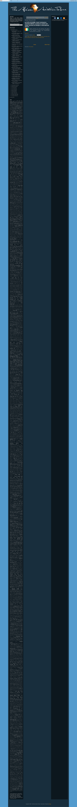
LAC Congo (17, 493)
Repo (13, 636)
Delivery (15, 316)
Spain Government (15, 701)
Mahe (13, 523)
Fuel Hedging (13, 392)
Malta (13, 528)
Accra (21, 119)
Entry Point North (16, 353)
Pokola (20, 618)
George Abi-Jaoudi (12, 403)
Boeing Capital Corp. (19, 239)
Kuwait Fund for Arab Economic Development (17, 491)
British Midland (12, 248)
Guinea (14, 420)
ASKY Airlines (16, 196)
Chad (17, 272)
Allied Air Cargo (12, 176)
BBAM (13, 222)
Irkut (12, 452)
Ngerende (16, 585)
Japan (11, 456)
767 (12, 110)
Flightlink (11, 382)
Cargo (38, 36)
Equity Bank (20, 356)
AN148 (17, 183)
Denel (11, 317)
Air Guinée (21, 155)
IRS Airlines (16, 452)
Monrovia (11, 557)
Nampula (11, 576)
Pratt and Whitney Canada (19, 622)
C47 (22, 256)
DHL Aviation (12, 320)
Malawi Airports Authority (16, 525)
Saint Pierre (17, 656)
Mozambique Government (14, 563)
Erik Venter (12, 357)
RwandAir (19, 649)
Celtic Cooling (11, 269)
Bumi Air (19, 251)
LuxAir (11, 518)
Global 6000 (14, 410)
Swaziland (17, 715)
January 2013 (14, 95)
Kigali (11, 480)
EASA (22, 333)
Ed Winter (15, 338)
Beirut (22, 223)
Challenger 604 (14, 273)
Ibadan (15, 432)
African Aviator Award (13, 138)
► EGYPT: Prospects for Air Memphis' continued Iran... (16, 42)
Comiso (22, 292)
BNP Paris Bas (20, 237)
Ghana (16, 406)
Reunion (15, 637)
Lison (21, 507)
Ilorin (17, 436)
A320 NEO (19, 112)
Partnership (11, 611)
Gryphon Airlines (15, 419)
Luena (21, 515)
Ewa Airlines (13, 369)
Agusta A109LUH (12, 145)
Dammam (17, 311)
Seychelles (19, 667)
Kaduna (21, 468)
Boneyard (12, 242)
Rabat (13, 632)
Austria (11, 204)
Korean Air (11, 485)
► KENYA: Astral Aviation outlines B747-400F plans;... (17, 66)
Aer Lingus (15, 125)
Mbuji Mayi (20, 541)
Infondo (21, 442)
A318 (22, 111)
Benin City (16, 226)
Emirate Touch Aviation (20, 349)
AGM (16, 144)
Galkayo (20, 395)
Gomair (14, 414)
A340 (17, 113)
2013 (12, 28)
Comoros (19, 294)
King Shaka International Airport (14, 482)
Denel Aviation (15, 317)
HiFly (11, 428)
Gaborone (15, 394)
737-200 (17, 105)
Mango (15, 530)
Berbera (13, 227)
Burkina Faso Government (14, 253)
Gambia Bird (16, 396)
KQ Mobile (14, 487)
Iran (11, 451)
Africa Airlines (12, 136)
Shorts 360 (11, 672)
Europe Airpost (13, 367)
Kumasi (20, 488)
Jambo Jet (15, 455)
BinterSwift (19, 231)
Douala (21, 327)
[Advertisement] (37, 41)
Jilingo (15, 461)
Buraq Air (14, 252)
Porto (10, 621)
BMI (16, 237)
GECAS (17, 399)
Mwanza (14, 568)
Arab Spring (15, 192)
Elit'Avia (12, 347)
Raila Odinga (20, 632)
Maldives (14, 526)
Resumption (18, 636)
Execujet (17, 369)
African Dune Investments (13, 140)
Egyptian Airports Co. (19, 344)
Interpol (14, 449)
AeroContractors (18, 128)
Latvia (18, 497)
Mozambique (12, 562)
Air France (15, 153)
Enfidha (11, 352)
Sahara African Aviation (15, 655)
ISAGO (19, 452)
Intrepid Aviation (19, 449)
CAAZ (14, 257)
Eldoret (17, 346)
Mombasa (21, 555)
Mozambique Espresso (20, 562)
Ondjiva (21, 600)
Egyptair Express (18, 343)
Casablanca (19, 266)
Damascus (21, 310)
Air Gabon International (13, 155)
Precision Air (13, 623)
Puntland (18, 627)
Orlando (15, 605)
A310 (19, 111)
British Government (19, 247)
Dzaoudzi (15, 331)
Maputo (11, 532)
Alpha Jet (19, 177)
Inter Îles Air (13, 446)
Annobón (21, 188)
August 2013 (14, 86)
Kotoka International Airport (15, 486)
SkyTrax (21, 683)
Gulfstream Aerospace (13, 422)
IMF (19, 437)
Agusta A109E (20, 144)
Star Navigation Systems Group (18, 705)
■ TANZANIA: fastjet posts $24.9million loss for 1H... (16, 79)
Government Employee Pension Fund (16, 415)
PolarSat (11, 619)
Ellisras (15, 347)
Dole (13, 325)
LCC (16, 498)
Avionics (11, 209)
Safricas (20, 654)
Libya (19, 503)
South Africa (13, 695)
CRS (16, 307)
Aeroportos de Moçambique (15, 131)
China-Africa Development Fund (18, 287)
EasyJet (21, 336)
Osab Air (18, 605)
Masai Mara (16, 535)
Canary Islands (18, 262)
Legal (14, 499)
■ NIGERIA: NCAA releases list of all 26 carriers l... (17, 64)
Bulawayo (12, 251)
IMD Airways (16, 437)
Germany (19, 404)
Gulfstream (21, 421)
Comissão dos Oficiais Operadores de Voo (16, 293)
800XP (17, 111)
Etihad (16, 364)
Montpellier (16, 557)
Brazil (15, 246)
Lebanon (11, 499)
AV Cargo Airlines (15, 206)
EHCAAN (11, 345)
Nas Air (12, 577)
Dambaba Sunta (13, 311)
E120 (22, 331)
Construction (41, 36)
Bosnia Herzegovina (16, 243)
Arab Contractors (34, 36)
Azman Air (17, 212)
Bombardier (15, 241)
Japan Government (16, 456)
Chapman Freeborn (19, 274)
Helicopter (15, 427)
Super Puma (20, 713)
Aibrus (16, 145)
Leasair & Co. (20, 498)
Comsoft (11, 296)
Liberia (20, 501)
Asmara (21, 196)
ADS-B (17, 123)
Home (34, 44)
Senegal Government (13, 665)
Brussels (11, 249)
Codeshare (17, 291)
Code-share (11, 291)
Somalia (16, 691)
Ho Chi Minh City (16, 429)
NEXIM (22, 584)
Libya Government (12, 504)
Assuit (11, 199)
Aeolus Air (11, 125)
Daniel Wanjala (13, 312)
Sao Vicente (20, 660)
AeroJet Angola (13, 129)
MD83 (19, 543)
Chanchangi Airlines (13, 274)
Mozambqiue (20, 563)
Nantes (18, 576)
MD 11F (13, 543)
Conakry (14, 296)
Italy (13, 454)
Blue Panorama (19, 235)
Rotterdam (16, 641)
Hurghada (16, 430)
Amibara (17, 181)
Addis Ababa (15, 122)
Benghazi (16, 225)
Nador (17, 571)
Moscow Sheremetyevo (14, 561)
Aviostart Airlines (16, 209)
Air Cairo (20, 150)
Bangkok (19, 219)
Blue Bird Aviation (13, 235)
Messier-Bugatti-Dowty (12, 547)
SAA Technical (15, 652)
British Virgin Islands (18, 248)
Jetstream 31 (11, 460)
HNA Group (12, 429)
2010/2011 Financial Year (18, 101)
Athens (16, 200)
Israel (20, 453)
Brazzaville (19, 246)
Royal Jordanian (13, 644)
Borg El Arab (11, 243)
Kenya (16, 474)
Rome (17, 639)
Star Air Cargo (19, 704)
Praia (11, 622)
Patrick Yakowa (19, 612)
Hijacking (15, 428)
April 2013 (13, 91)
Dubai (15, 329)
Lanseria (15, 496)
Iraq (13, 451)
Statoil (21, 706)
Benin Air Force (12, 226)
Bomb (11, 241)
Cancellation (16, 263)
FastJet (17, 374)
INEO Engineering (16, 442)
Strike (17, 709)
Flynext (15, 385)
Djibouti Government (19, 324)
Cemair (18, 269)
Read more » (27, 33)
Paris (22, 609)
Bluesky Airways (12, 237)
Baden (16, 214)
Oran (20, 603)
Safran (17, 654)
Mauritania (19, 537)
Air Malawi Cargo (18, 158)
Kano (11, 471)
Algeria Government (14, 175)
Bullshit (16, 251)
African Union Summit (15, 141)
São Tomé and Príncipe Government (18, 659)
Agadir (14, 143)
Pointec (17, 618)
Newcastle (18, 584)
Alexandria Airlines (12, 174)
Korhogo (15, 485)
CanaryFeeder (11, 263)
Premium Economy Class (19, 623)
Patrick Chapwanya (13, 612)
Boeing (11, 239)
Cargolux (21, 265)
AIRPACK (18, 168)
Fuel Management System (19, 392)
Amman (20, 181)
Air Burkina (11, 150)
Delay (18, 315)
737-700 (13, 108)
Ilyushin (20, 436)
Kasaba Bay (18, 472)
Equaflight (14, 354)
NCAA (20, 581)
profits (17, 625)
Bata (18, 221)
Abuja (11, 118)
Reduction (15, 634)
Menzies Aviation (16, 545)
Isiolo (22, 452)
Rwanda (11, 648)
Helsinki (19, 427)
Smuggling (20, 685)
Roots (21, 639)
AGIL (13, 144)
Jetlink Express (16, 459)
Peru (10, 614)
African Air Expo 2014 (18, 137)
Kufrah (13, 488)
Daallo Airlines (17, 309)
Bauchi (21, 221)
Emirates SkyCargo (18, 350)
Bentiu (11, 227)
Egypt (12, 339)
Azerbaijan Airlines (12, 212)
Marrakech (21, 534)
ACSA (11, 121)
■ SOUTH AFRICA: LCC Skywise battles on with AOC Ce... (17, 83)
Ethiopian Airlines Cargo (14, 361)
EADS (21, 332)
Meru (21, 546)
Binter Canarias (14, 231)
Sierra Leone (17, 672)
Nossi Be (14, 593)
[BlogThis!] (38, 35)
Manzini (20, 531)
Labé (10, 493)
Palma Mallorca (12, 609)
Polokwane (18, 619)
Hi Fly (22, 427)
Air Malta (13, 159)
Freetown (11, 390)
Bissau (16, 232)
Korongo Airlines (20, 485)
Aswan (20, 199)
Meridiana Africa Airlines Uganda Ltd (14, 546)
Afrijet (22, 142)
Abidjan (28, 36)
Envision (11, 354)
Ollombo (11, 599)
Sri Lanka (20, 701)
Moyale (20, 561)
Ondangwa (17, 600)
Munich (15, 566)
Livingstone (17, 509)
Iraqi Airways (16, 451)
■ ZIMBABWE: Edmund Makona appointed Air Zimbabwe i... (17, 51)
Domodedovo (12, 326)
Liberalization (15, 501)
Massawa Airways (12, 536)
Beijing (15, 223)
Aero (21, 125)
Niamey (20, 585)
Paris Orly (18, 610)
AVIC (16, 208)
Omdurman (21, 599)
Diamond (16, 321)
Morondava (20, 559)
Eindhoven (15, 345)
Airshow (18, 169)
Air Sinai (16, 163)
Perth (20, 613)
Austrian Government (15, 204)
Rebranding (11, 633)
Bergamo (17, 227)
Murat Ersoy (19, 566)
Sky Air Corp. (11, 681)
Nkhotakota (20, 592)
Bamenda (13, 217)
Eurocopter (21, 366)
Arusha (11, 195)
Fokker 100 (16, 386)
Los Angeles (21, 513)
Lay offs (13, 498)
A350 (21, 113)
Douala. (13, 328)
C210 (17, 256)
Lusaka (14, 517)
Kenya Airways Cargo (14, 477)
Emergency (14, 349)
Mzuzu (14, 569)
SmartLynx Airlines (15, 685)
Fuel (22, 391)
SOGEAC (12, 687)
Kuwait (17, 490)
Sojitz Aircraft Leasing (19, 687)
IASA (22, 431)
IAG (17, 431)
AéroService (20, 132)
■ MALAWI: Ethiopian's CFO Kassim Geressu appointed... (16, 68)
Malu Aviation (17, 528)
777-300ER (19, 110)
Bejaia (17, 224)
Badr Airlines (18, 214)
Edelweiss (20, 338)
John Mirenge (14, 463)
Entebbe (11, 353)
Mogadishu (14, 553)
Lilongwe (13, 506)
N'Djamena (17, 569)
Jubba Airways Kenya (16, 466)
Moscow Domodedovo (20, 560)
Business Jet (16, 255)
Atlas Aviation (20, 201)
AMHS (14, 181)
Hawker (12, 427)
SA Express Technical (17, 651)
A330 (14, 113)
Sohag (15, 687)
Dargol (22, 313)
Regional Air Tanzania (19, 635)
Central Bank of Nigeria (16, 271)
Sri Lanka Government (13, 702)
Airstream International (16, 170)
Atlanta (19, 200)
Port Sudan (20, 620)
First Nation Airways (15, 379)
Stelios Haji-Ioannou (18, 707)
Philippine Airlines (19, 614)
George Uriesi (17, 403)
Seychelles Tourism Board (18, 669)
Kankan (21, 470)
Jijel (12, 461)
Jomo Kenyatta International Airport (16, 464)
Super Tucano (12, 714)
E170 (14, 332)
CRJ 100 (13, 305)
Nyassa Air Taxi (15, 597)
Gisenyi (14, 409)
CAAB (11, 257)
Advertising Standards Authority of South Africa (16, 124)
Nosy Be (17, 593)
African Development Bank (18, 139)
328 (15, 104)
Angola (19, 185)
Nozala (21, 595)
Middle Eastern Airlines (16, 549)
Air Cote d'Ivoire (18, 152)
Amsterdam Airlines (17, 182)
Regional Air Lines (13, 635)
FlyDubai (19, 384)
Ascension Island (19, 195)
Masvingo (17, 536)
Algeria (21, 174)
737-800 (18, 108)
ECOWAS (11, 338)
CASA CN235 (13, 266)
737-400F (15, 107)
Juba (18, 465)
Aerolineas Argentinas (19, 129)
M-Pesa (12, 519)
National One (17, 579)
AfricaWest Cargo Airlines (17, 142)
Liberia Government (12, 502)
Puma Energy (11, 627)
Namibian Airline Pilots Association (15, 575)
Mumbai (11, 566)
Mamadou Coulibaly (16, 529)
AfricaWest (11, 142)
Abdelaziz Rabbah (19, 114)
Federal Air (21, 375)
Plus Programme (19, 617)
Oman (14, 599)
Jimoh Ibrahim (21, 461)
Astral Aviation (16, 199)
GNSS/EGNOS (12, 413)
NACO (14, 571)
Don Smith (17, 326)
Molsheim (17, 555)
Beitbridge (12, 224)
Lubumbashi (13, 515)
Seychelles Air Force (13, 668)
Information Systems (14, 443)
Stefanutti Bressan (12, 707)
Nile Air (22, 591)
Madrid (15, 521)
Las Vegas (14, 497)
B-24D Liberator (21, 213)
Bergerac (18, 228)
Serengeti (21, 666)
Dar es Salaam (13, 313)
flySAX (22, 385)
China (13, 277)
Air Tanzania (21, 163)
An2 (22, 183)
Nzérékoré (21, 597)
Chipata (22, 288)
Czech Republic (12, 309)
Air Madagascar (20, 157)
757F (10, 110)
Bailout (15, 216)
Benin (20, 225)
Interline (20, 446)
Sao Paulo (15, 658)
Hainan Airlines (20, 423)
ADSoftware (20, 123)
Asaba (14, 195)
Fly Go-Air (14, 383)
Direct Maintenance (15, 322)
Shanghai (16, 670)
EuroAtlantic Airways (16, 366)
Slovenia (18, 684)
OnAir (11, 600)
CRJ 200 (11, 306)
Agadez (11, 143)
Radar (16, 632)
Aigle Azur (19, 145)
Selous (21, 663)
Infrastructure (33, 37)
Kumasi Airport (12, 489)
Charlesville (11, 275)
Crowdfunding (12, 307)
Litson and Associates (13, 508)
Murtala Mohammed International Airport (15, 567)
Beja (14, 224)
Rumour (22, 646)
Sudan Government (14, 711)
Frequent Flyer (12, 391)
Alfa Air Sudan (17, 174)
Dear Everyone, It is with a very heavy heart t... (16, 31)
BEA (18, 222)
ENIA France (17, 352)
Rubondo (15, 646)
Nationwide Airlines (15, 581)
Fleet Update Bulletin (16, 380)
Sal (21, 656)
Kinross (21, 482)
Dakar (14, 310)
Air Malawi (13, 158)
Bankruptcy (11, 220)
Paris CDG (13, 610)
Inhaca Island (19, 444)
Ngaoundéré (12, 585)
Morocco (21, 558)
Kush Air (14, 490)
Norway (11, 593)
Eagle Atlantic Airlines (16, 333)
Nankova (15, 576)
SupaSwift (15, 713)
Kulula (17, 488)
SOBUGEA (18, 686)
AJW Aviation (11, 171)
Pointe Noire (12, 618)
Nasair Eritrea (15, 577)
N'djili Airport (21, 569)
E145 (11, 332)
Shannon (20, 670)
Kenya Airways (17, 476)
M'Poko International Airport (17, 519)
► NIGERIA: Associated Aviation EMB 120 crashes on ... (17, 40)
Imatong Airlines (12, 437)
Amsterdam (11, 182)
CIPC (21, 289)
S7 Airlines (15, 650)
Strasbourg (14, 709)
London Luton (20, 512)
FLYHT (22, 384)
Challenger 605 (20, 273)
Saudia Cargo (20, 662)
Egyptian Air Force (12, 344)
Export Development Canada (13, 371)
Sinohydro (15, 677)
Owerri (14, 607)
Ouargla (21, 606)
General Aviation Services (16, 400)
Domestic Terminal (20, 325)
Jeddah (14, 458)
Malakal (15, 524)
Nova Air (17, 595)
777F (10, 111)
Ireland (20, 451)
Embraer (11, 348)
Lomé (12, 511)
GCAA (13, 398)
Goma (11, 414)
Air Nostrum (12, 161)
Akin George (16, 171)
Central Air (18, 270)
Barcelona (21, 220)
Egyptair (21, 341)
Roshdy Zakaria (12, 640)
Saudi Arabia (21, 661)
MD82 (16, 543)
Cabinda (17, 257)
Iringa (10, 452)
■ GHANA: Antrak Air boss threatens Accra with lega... (16, 36)
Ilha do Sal (11, 436)
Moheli (14, 555)
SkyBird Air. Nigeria (20, 681)
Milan (16, 550)
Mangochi (12, 531)
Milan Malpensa (20, 550)
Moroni (11, 560)
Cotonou (11, 304)
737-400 (11, 107)
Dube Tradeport (21, 329)
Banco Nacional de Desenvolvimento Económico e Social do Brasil (16, 218)
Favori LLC (16, 375)
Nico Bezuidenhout (18, 586)
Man (20, 529)
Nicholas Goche (12, 586)
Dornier (17, 327)
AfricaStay (20, 141)
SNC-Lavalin (14, 686)
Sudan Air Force (15, 710)
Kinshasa (11, 483)
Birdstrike (13, 232)
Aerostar (11, 133)
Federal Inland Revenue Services (15, 376)
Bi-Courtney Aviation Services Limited (17, 230)
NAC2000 (21, 570)
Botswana (11, 244)
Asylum (11, 200)
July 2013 (13, 87)
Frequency (18, 390)
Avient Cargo (20, 208)
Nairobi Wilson (17, 572)
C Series (14, 256)
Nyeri (18, 597)
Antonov (17, 189)
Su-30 (21, 709)
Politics (14, 619)
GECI (20, 399)
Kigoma (14, 480)
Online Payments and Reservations (14, 601)
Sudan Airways (20, 710)
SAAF (22, 652)
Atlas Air (15, 201)
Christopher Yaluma (16, 289)
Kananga (17, 470)
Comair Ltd (17, 292)
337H (17, 104)
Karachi (15, 471)
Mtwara (14, 564)
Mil (13, 550)
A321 (10, 113)
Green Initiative (12, 417)
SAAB (19, 652)
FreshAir (16, 391)
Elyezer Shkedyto (19, 347)
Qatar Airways (13, 629)
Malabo (11, 524)
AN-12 (22, 182)
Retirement (11, 637)
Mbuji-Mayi (11, 542)
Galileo (17, 395)
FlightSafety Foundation (17, 382)
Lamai (22, 495)
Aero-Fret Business (12, 128)
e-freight (19, 331)
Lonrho (17, 513)
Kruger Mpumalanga (20, 487)
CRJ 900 (15, 306)
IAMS (19, 431)
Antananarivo (13, 189)
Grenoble (17, 417)
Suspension (16, 714)
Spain (11, 701)
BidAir (10, 231)
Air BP (21, 149)
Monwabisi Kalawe (16, 558)
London (15, 511)
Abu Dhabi (15, 117)
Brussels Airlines (18, 249)
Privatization (13, 624)
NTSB (10, 596)
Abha (17, 116)
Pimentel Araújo (17, 616)
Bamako (21, 216)
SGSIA (13, 670)
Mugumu (16, 565)
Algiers (20, 175)
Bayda (11, 222)
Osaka (22, 605)
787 (13, 111)
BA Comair (12, 214)
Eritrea (17, 357)
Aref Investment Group (16, 193)
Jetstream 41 (16, 460)
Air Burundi (16, 150)
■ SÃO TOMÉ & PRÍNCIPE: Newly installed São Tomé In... (17, 34)
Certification (21, 271)
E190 (17, 332)
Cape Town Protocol (17, 264)
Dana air (21, 311)
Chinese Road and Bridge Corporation (15, 288)
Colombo (14, 292)
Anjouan (15, 188)
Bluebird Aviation (19, 236)
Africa (11, 135)
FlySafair (18, 385)
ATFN (13, 200)
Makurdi (21, 523)
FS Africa (19, 391)
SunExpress (11, 713)
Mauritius (18, 539)
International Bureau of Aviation (14, 447)
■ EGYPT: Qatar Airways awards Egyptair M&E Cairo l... (17, 49)
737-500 (18, 107)
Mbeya (17, 541)
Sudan (11, 710)
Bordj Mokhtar (20, 242)
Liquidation (14, 507)
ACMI (13, 120)
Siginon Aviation (13, 674)
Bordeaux (16, 242)
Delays (22, 315)
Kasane (22, 472)
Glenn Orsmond (18, 409)
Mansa (17, 531)
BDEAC (16, 222)
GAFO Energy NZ (12, 395)
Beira (19, 223)
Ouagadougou (16, 606)
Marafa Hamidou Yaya (13, 533)
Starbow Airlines (15, 706)
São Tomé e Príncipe (14, 660)
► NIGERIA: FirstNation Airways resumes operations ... (17, 53)
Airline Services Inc (13, 168)
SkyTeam (18, 683)
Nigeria (13, 588)
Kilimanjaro (18, 480)
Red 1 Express (12, 634)
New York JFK (14, 584)
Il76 (15, 435)
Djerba (11, 324)
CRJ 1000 (16, 305)
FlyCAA (12, 384)
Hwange (11, 431)
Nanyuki (21, 576)
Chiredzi (12, 289)
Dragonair (20, 328)
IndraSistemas (11, 441)
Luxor (19, 518)
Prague (22, 621)
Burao (11, 252)
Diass (19, 321)
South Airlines (17, 698)
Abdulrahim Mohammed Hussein (14, 115)
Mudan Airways (12, 565)
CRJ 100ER (20, 305)
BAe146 (19, 215)
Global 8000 (18, 410)
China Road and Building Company (17, 285)
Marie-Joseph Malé (19, 533)
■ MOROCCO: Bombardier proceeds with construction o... (17, 61)
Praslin (14, 622)
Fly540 (18, 383)
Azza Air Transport (15, 213)
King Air (21, 481)
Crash (10, 305)
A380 (11, 114)
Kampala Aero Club (12, 470)
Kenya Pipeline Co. (17, 478)
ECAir (13, 337)
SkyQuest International (13, 683)
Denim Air (15, 318)
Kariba (18, 471)
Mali (16, 527)
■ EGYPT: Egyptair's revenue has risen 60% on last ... (17, 81)
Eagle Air (11, 333)
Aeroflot (22, 128)
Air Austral (16, 148)
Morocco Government (14, 559)
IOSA (17, 450)
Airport (21, 168)
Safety (11, 654)
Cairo (14, 258)
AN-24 (11, 183)
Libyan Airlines (15, 505)
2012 (12, 97)
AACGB (14, 114)
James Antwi (20, 455)
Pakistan (11, 608)
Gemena (11, 400)
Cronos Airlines (20, 306)
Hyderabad (14, 431)
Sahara (11, 655)
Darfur (19, 313)
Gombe (17, 414)
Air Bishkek (12, 149)
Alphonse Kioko (17, 178)
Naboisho (15, 570)
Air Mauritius (18, 159)
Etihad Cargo (13, 365)
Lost (14, 514)
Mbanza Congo (13, 541)
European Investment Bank (19, 367)
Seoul (13, 666)
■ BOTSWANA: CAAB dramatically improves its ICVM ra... (17, 46)
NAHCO (21, 571)
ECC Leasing (16, 337)
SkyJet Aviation (12, 682)
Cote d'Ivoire (46, 36)
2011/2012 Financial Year (14, 102)
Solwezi (15, 689)
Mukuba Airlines (20, 565)
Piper (21, 616)
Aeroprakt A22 (15, 132)
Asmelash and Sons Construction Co (15, 197)
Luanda (21, 514)
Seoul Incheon (17, 666)
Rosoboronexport (17, 640)
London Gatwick (20, 511)
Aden (11, 123)
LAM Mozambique (16, 495)
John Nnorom (18, 463)
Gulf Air (11, 421)
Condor (18, 296)
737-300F (20, 106)
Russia (18, 647)
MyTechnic (11, 569)
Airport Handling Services (13, 169)
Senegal (11, 664)
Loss (12, 514)
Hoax (21, 429)
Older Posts (47, 44)
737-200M (12, 106)
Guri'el (18, 422)
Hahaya (16, 423)
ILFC (20, 435)
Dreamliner (11, 329)
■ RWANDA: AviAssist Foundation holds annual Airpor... (17, 72)
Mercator (20, 545)
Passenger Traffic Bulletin (19, 611)
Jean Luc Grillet (20, 457)
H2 (21, 422)
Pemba (11, 613)
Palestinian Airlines (19, 608)
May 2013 (13, 90)
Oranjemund (12, 604)
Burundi (20, 253)
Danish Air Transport (19, 312)
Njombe (14, 592)
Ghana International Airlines (18, 408)
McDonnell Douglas (17, 542)
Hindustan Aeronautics (20, 428)
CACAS (21, 257)
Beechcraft (11, 223)
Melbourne (15, 544)
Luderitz (18, 515)
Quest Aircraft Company (17, 631)
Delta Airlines (20, 316)
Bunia (22, 251)
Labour (13, 493)
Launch (21, 497)
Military (13, 551)
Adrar (14, 123)
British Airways (12, 247)
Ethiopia (14, 359)
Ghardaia (11, 409)
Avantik (21, 206)
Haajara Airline (11, 423)
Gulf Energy (17, 421)
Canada (16, 261)
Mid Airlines (11, 549)
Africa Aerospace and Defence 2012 (18, 135)
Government (21, 414)
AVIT (19, 209)
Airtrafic (21, 170)
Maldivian (11, 527)
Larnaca (19, 496)
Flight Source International (17, 381)
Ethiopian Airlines (16, 360)
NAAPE (12, 570)
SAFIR (14, 654)
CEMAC (15, 269)
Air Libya (15, 157)
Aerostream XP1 (15, 133)
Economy (20, 337)
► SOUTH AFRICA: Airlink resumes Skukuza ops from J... (17, 76)
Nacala (12, 571)
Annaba (18, 188)
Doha (11, 325)
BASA (14, 221)
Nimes (11, 592)
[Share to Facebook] (40, 35)
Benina (21, 226)
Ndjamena (11, 582)
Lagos (13, 494)
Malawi (18, 524)
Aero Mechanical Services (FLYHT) (17, 127)
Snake (11, 686)
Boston (21, 243)
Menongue (11, 545)
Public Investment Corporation (18, 626)
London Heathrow (14, 512)
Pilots (13, 616)
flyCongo (15, 384)
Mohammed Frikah (16, 554)
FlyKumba (12, 385)
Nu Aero (13, 596)
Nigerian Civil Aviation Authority (14, 591)
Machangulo (19, 520)
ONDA (14, 600)
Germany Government (13, 405)
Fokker (12, 386)
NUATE (16, 596)
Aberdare (14, 116)
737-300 (16, 106)
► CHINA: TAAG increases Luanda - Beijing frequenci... (17, 70)
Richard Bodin (20, 637)
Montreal (20, 557)
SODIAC (21, 686)
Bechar (21, 222)
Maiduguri (17, 523)
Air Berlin (21, 148)
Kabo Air (18, 468)
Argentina (21, 193)
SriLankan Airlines (19, 702)
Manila (15, 531)
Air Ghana (18, 155)
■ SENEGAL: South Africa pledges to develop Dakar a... (17, 38)
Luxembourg (15, 518)
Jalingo (12, 455)
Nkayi (17, 592)
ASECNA (11, 196)
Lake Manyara (18, 494)
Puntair (15, 627)
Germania (15, 404)
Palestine (14, 608)
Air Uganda (19, 164)
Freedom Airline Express (18, 389)
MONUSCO (11, 558)
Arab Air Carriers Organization (16, 191)
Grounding (17, 418)
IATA (11, 432)
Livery (18, 508)
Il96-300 (18, 435)
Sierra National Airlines (20, 673)
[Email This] (37, 35)
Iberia (18, 432)
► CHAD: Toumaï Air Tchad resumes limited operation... (16, 74)
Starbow (11, 706)
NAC (18, 570)
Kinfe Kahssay (16, 481)
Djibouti (14, 324)
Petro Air (14, 614)
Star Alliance (11, 705)
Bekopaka (20, 224)
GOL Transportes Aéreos (19, 413)
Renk (10, 636)
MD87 (22, 543)
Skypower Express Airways (18, 682)
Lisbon (18, 507)
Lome (22, 510)
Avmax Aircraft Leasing (16, 210)
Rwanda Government (14, 649)
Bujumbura (13, 250)
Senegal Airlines (18, 664)
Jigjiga (10, 461)
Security (18, 663)
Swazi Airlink (12, 715)
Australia (13, 203)
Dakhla (18, 310)
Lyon (22, 518)
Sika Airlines (17, 674)
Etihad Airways (20, 364)
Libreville (15, 503)
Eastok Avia (17, 336)
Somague (18, 689)
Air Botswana (16, 149)
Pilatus (11, 616)
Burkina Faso (19, 252)
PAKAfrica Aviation (19, 607)
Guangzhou (19, 419)
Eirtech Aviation (19, 345)
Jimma (17, 461)
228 (13, 104)
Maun (15, 537)
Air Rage (20, 161)
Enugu (20, 353)
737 (10, 105)
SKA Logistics (17, 680)
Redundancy (21, 634)
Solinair (11, 689)
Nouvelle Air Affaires (12, 595)
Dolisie (16, 325)
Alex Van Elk (13, 173)
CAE (10, 258)
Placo (15, 617)
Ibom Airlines (16, 433)
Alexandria (19, 173)
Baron (11, 221)
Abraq (12, 117)
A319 (11, 112)
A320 (15, 112)
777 (15, 110)
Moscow (15, 560)
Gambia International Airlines (18, 397)
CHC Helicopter (20, 275)
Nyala (19, 596)
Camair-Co (21, 259)
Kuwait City (21, 490)
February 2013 (14, 94)
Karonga (14, 472)
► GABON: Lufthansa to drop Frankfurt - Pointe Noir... (16, 55)
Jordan (21, 464)
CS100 (19, 307)
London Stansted (12, 513)
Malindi (20, 527)
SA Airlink (18, 650)
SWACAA (21, 714)
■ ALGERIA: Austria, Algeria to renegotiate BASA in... (16, 59)
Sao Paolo (11, 658)
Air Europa (11, 153)
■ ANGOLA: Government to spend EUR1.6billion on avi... (17, 57)
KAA (14, 468)
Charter (15, 275)
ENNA (21, 352)
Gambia (11, 396)
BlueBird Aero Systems (13, 236)
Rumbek (18, 646)
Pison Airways (11, 617)
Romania (14, 639)
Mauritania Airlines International (15, 538)
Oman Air (17, 599)
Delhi (11, 316)
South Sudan (15, 699)
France (12, 387)
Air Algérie (21, 146)
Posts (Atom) (31, 46)
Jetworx (20, 460)
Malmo (11, 528)
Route (21, 641)
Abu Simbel (20, 117)
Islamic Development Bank (40, 37)
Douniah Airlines (16, 328)
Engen (14, 352)
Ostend (12, 606)
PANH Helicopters (17, 609)
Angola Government (13, 186)
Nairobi (11, 572)
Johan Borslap (13, 462)
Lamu (12, 496)
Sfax (10, 670)
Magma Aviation (12, 522)
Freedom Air (12, 389)
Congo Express (17, 298)
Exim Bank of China (18, 370)
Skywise (14, 684)
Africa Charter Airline (17, 136)
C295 (20, 256)
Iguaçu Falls (12, 435)
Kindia (13, 481)
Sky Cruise (15, 681)
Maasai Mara (15, 520)
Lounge (17, 514)
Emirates (12, 350)
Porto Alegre (13, 621)
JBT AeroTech (14, 457)
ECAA (11, 337)
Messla (18, 547)
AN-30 (14, 183)
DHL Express (18, 320)
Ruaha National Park (16, 645)
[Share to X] (39, 35)
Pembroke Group (16, 613)
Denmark (20, 318)
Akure (20, 171)
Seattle (11, 663)
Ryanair (11, 650)
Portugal (17, 621)
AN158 (19, 183)
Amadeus (20, 179)
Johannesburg (20, 462)
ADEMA (22, 122)
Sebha (14, 663)
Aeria (30, 36)
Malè (14, 527)
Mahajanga (16, 522)
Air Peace (16, 161)
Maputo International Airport (18, 532)
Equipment (12, 356)
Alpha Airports (15, 177)
